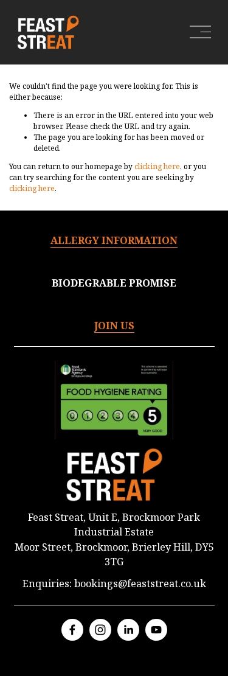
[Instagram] (100, 630)
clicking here (157, 166)
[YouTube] (156, 630)
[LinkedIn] (128, 630)
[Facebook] (72, 630)
